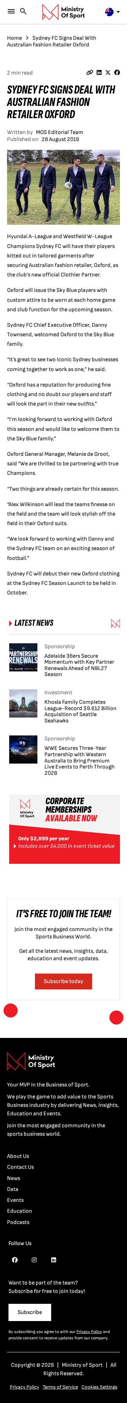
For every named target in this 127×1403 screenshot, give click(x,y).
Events (15, 1200)
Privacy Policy (89, 1331)
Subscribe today (63, 981)
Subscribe (30, 1312)
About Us (18, 1156)
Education (19, 1211)
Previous (11, 1010)
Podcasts (18, 1222)
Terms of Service (60, 1387)
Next (116, 1017)
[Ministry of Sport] (63, 12)
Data (12, 1189)
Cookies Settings (99, 1387)
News (13, 1178)
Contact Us (20, 1167)
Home (14, 38)
